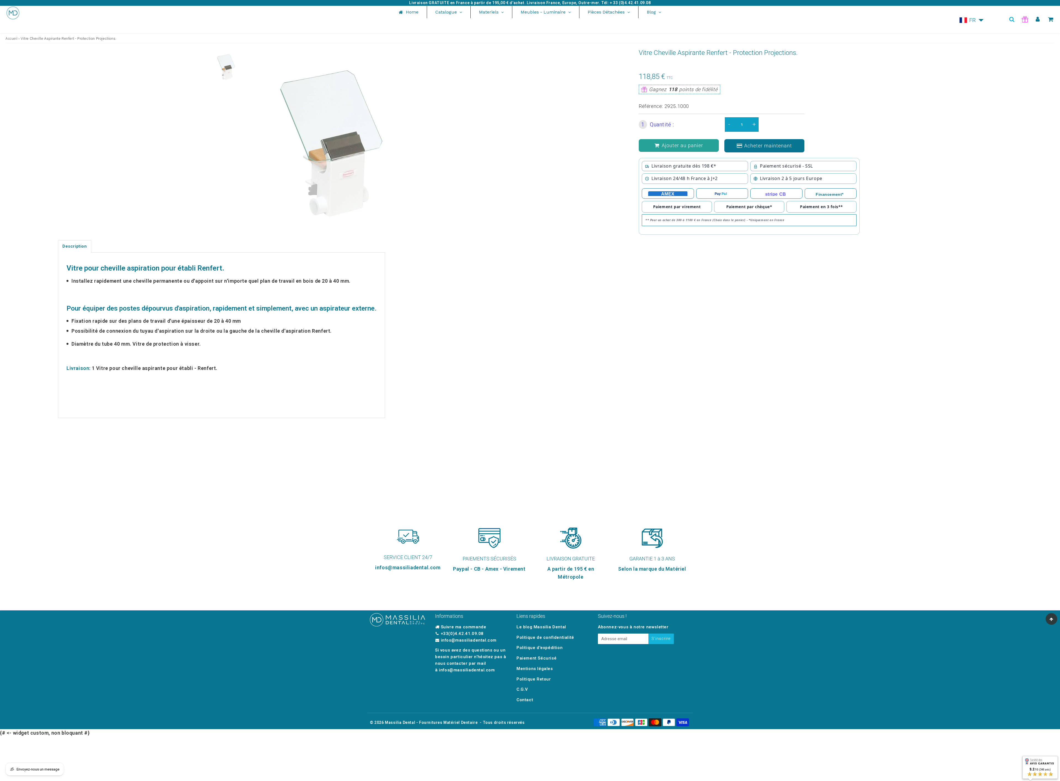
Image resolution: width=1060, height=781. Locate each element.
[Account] (1038, 19)
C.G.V (522, 689)
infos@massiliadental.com (469, 640)
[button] (971, 20)
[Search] (1012, 19)
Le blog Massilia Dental (541, 626)
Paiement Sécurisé (536, 658)
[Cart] (1051, 19)
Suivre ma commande (463, 626)
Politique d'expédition (539, 647)
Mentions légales (534, 668)
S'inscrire (661, 638)
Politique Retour (533, 679)
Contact (524, 699)
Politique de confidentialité (545, 637)
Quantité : (657, 124)
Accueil (11, 39)
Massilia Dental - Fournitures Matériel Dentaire (431, 722)
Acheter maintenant (768, 146)
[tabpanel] (226, 66)
